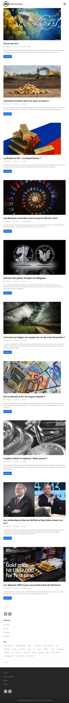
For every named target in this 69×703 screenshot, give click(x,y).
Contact (5, 684)
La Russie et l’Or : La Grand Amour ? (22, 158)
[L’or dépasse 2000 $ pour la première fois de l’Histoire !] (34, 564)
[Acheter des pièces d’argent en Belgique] (34, 257)
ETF (34, 649)
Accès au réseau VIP (8, 676)
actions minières (8, 645)
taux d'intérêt (20, 656)
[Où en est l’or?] (32, 24)
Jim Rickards (60, 649)
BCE (57, 645)
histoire (39, 649)
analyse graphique (20, 645)
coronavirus (22, 649)
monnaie (6, 652)
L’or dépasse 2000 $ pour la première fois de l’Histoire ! (32, 584)
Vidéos (7, 636)
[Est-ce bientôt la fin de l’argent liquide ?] (32, 377)
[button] (65, 4)
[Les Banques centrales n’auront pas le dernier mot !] (34, 197)
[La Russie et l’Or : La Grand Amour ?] (32, 139)
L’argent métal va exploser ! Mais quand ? (25, 458)
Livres (7, 628)
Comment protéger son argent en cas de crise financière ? (34, 337)
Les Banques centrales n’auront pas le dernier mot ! (30, 218)
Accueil (5, 673)
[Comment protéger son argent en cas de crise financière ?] (32, 318)
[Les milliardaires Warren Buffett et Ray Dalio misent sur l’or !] (34, 499)
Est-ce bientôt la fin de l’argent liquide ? (24, 396)
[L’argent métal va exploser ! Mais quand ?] (34, 437)
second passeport (9, 656)
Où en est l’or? (10, 43)
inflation (46, 649)
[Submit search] (63, 662)
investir (53, 649)
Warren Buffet (30, 656)
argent (29, 645)
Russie (47, 652)
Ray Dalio (40, 652)
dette (29, 649)
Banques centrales (48, 645)
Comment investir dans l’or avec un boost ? (26, 100)
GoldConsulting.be (27, 700)
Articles (24, 46)
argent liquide (37, 645)
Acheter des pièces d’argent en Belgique (24, 278)
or (12, 652)
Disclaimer (49, 700)
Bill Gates (6, 649)
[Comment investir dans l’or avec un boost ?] (32, 81)
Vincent (17, 46)
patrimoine (18, 652)
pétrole (34, 652)
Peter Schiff (26, 652)
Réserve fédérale (55, 652)
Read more (8, 56)
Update (29, 46)
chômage (14, 649)
